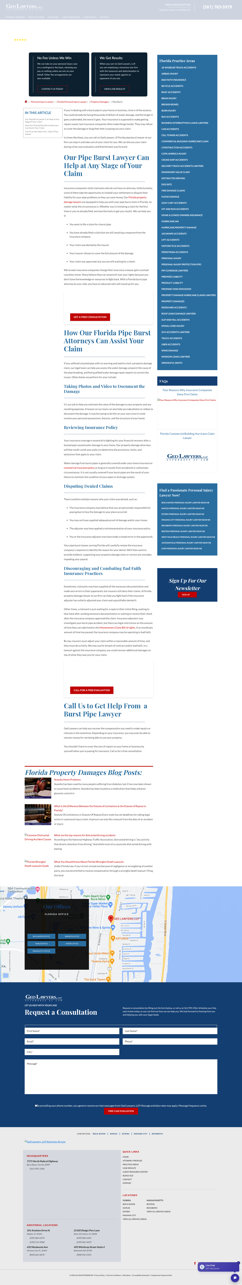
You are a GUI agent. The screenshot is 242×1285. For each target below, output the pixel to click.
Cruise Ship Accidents (174, 159)
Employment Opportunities (161, 1275)
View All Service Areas (135, 1219)
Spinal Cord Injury (172, 326)
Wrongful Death (171, 362)
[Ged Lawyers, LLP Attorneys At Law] (24, 7)
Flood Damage (170, 196)
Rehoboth (157, 1134)
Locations (53, 17)
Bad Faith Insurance (173, 79)
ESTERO (125, 1134)
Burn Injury (168, 110)
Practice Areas (36, 17)
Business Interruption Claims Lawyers (184, 123)
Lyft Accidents (170, 239)
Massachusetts (155, 1200)
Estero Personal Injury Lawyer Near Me (182, 514)
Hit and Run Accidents (175, 209)
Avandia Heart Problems (67, 779)
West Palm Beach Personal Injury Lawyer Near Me (188, 537)
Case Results (89, 17)
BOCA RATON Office (41, 936)
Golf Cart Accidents (174, 202)
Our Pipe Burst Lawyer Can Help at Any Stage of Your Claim (42, 120)
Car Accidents (170, 129)
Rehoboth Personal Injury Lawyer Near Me (184, 525)
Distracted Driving (173, 178)
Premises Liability (172, 276)
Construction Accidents (176, 147)
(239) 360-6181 (83, 1238)
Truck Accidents (171, 338)
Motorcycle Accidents (175, 246)
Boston (151, 1204)
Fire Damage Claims (173, 190)
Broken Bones (169, 104)
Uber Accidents (170, 344)
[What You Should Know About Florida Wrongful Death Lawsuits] (38, 870)
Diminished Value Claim (175, 172)
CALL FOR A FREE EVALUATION (92, 690)
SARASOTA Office (72, 936)
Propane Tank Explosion (176, 289)
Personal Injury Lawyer (42, 101)
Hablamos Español (167, 10)
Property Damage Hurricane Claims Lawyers (188, 295)
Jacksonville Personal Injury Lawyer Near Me (186, 543)
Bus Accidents (170, 116)
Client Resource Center (135, 1172)
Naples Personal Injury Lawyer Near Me (182, 508)
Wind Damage (169, 350)
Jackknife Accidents (174, 233)
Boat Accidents (171, 92)
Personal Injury (171, 258)
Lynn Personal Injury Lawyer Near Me (181, 548)
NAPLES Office (41, 944)
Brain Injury (168, 98)
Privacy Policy (99, 1275)
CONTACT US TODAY (52, 89)
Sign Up (186, 594)
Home (126, 1157)
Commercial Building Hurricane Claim (184, 141)
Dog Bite (166, 184)
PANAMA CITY (140, 1134)
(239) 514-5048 (37, 1242)
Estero (126, 1211)
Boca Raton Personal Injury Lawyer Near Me (185, 502)
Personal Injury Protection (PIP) (181, 264)
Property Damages (99, 101)
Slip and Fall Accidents (175, 319)
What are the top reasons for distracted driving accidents (85, 835)
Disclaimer (127, 1275)
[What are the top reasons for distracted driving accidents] (38, 843)
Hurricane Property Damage (178, 227)
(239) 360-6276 (37, 1238)
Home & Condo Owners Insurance (182, 215)
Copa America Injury (173, 153)
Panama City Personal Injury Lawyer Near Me (185, 520)
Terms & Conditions (113, 1275)
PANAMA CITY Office (41, 951)
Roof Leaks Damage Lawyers (178, 313)
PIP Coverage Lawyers (174, 270)
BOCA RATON (99, 1134)
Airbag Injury (169, 73)
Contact (104, 17)
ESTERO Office (72, 944)
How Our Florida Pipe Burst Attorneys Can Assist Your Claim (42, 126)
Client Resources (71, 17)
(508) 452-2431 (83, 1254)
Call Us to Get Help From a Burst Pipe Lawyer (41, 132)
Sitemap (127, 1183)
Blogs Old (128, 1175)
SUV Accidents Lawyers (175, 332)
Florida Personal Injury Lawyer (72, 101)
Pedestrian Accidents (174, 252)
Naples (113, 1134)
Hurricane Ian (170, 221)
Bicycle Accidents (172, 86)
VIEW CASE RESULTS (114, 89)
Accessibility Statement (141, 1275)
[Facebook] (195, 1263)
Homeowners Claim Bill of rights (117, 627)
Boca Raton (129, 1204)
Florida (127, 1200)
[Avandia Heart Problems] (38, 788)
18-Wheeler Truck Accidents (178, 67)
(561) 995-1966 (37, 1168)
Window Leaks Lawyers (175, 356)
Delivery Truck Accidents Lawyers (182, 166)
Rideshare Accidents (174, 307)
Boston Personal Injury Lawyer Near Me (183, 531)
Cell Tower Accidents (174, 135)
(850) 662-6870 (37, 1254)
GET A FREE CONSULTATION (90, 317)
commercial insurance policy (79, 467)
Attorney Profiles (15, 17)
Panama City (129, 1215)
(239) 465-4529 (83, 1242)
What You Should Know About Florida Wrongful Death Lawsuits (89, 861)
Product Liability (172, 282)
